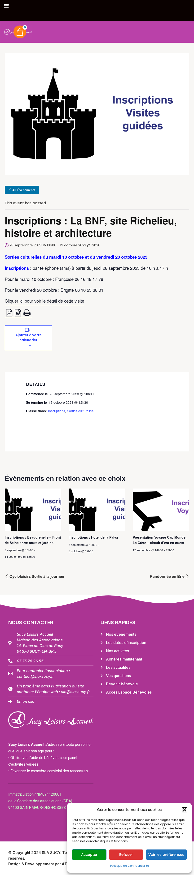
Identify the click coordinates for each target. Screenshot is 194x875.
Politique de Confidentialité (129, 866)
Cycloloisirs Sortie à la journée (36, 576)
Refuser (126, 854)
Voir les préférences (166, 854)
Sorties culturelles (80, 410)
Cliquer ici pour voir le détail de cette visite (44, 301)
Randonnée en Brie (167, 576)
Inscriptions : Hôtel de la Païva (93, 537)
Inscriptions (56, 410)
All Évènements (23, 190)
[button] (184, 809)
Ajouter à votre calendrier (28, 337)
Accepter (89, 854)
